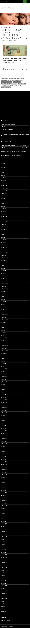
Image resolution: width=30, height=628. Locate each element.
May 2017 (3, 454)
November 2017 (4, 438)
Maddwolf (4, 2)
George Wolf (13, 78)
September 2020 (4, 350)
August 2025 (3, 198)
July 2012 (3, 603)
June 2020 (3, 358)
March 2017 (3, 459)
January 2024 (4, 247)
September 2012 (4, 598)
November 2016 (4, 469)
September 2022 (4, 288)
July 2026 (3, 170)
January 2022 (4, 309)
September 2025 (4, 195)
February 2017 (4, 461)
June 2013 (3, 575)
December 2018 (4, 405)
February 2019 (4, 399)
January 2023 (4, 278)
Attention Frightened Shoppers (8, 124)
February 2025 (4, 214)
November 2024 (4, 221)
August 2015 (3, 508)
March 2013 (3, 583)
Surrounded (17, 85)
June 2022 (3, 296)
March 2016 (3, 490)
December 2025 (4, 188)
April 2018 (3, 425)
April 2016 (3, 487)
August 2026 (3, 167)
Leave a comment (14, 40)
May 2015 (3, 516)
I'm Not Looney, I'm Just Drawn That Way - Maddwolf (13, 147)
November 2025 (4, 190)
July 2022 (3, 294)
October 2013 (4, 565)
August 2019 (3, 384)
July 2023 (3, 263)
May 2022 (3, 299)
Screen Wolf (14, 83)
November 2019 (4, 376)
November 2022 (4, 283)
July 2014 (3, 541)
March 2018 (3, 428)
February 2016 (4, 492)
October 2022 (4, 286)
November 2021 (4, 314)
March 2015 (3, 521)
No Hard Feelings (5, 83)
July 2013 (3, 572)
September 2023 (4, 257)
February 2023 (4, 275)
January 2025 (4, 216)
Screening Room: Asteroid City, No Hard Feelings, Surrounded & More (14, 33)
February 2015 (4, 523)
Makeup (21, 80)
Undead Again (25, 145)
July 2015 (3, 510)
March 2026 (3, 180)
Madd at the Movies (6, 80)
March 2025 (3, 211)
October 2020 (4, 348)
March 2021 (3, 335)
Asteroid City (5, 78)
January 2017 (4, 464)
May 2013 (3, 578)
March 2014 (3, 552)
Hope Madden (20, 78)
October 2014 (4, 534)
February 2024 (4, 245)
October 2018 (4, 410)
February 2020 (4, 368)
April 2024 (3, 239)
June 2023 (3, 265)
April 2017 (3, 456)
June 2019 (3, 389)
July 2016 (3, 479)
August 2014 (3, 539)
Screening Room (22, 83)
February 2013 (4, 585)
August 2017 (3, 446)
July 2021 (3, 325)
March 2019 (3, 397)
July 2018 (3, 417)
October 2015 (4, 503)
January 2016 (4, 495)
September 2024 (4, 226)
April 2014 (3, 549)
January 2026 (4, 185)
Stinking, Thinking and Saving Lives (8, 152)
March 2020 (3, 366)
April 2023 (3, 270)
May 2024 (3, 237)
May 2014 (3, 547)
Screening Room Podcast (7, 85)
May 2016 (3, 485)
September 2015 (4, 505)
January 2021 (4, 340)
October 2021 (4, 317)
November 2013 (4, 562)
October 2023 (4, 255)
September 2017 (4, 443)
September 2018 (4, 412)
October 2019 (4, 379)
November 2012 (4, 593)
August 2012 (3, 601)
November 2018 (4, 407)
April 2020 (3, 363)
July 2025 (3, 201)
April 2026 (3, 177)
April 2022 (3, 301)
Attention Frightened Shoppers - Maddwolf (10, 145)
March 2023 (3, 273)
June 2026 (3, 172)
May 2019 (3, 392)
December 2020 (4, 343)
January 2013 (4, 588)
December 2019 (4, 374)
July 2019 (3, 387)
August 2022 (3, 291)
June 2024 (3, 234)
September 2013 (4, 567)
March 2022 (3, 304)
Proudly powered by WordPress (7, 626)
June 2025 (3, 203)
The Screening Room (5, 27)
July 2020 (3, 356)
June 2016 (3, 482)
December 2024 (4, 219)
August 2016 (3, 477)
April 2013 (3, 580)
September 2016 (4, 474)
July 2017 (3, 448)
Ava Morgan (3, 155)
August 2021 (3, 322)
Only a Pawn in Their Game (7, 129)
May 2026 (3, 175)
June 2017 (3, 451)
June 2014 (3, 544)
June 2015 (3, 513)
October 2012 (4, 596)
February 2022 (4, 306)
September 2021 (4, 319)
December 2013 (4, 560)
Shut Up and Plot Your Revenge (15, 155)
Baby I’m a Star (10, 158)
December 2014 (4, 529)
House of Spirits (4, 131)
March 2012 (3, 611)
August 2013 (3, 570)
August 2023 (3, 260)
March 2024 (3, 242)
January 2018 (4, 433)
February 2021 (4, 337)
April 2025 (3, 208)
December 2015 (4, 498)
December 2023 (4, 250)
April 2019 (3, 394)
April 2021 (3, 332)
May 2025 (3, 206)
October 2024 (4, 224)
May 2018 (3, 423)
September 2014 (4, 536)
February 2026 (4, 183)
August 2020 (3, 353)
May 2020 (3, 361)
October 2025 (4, 193)
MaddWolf (15, 80)
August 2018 (3, 415)
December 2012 (4, 590)
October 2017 (4, 441)
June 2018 (3, 420)
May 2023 (3, 268)
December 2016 (4, 467)
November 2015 (4, 500)
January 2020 (4, 371)
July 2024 (3, 232)
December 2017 (4, 436)
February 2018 (4, 430)
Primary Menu (28, 1)
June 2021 (3, 327)
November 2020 (4, 345)
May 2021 (3, 330)
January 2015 (4, 526)
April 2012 (3, 609)
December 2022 (4, 281)
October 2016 (4, 472)
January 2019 (4, 402)
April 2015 (3, 518)
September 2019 (4, 381)
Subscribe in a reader (5, 620)
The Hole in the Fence (6, 87)
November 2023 (4, 252)
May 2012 (3, 606)
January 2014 (4, 557)
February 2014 (4, 554)
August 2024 (3, 229)
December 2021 (4, 312)
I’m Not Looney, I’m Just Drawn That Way (10, 126)
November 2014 (4, 531)
